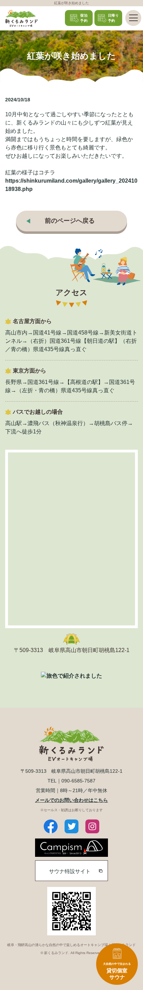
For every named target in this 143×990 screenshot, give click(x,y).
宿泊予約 (83, 17)
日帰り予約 (113, 17)
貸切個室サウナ (117, 971)
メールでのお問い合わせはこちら (71, 800)
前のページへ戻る (70, 220)
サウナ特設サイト (70, 871)
